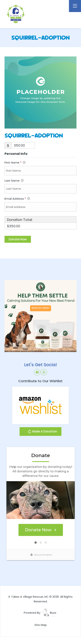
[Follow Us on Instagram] (44, 372)
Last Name (12, 181)
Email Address (15, 199)
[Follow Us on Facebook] (37, 372)
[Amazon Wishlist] (40, 405)
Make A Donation (44, 431)
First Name (13, 162)
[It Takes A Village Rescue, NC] (25, 14)
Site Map (40, 625)
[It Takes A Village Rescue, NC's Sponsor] (41, 316)
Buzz (52, 613)
